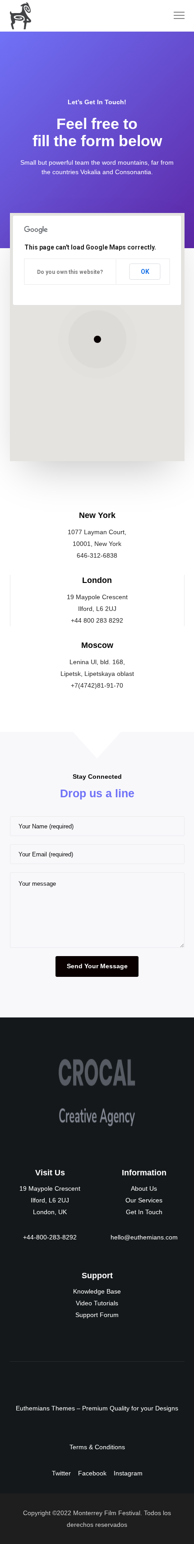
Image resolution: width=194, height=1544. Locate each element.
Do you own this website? (70, 272)
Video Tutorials (97, 1303)
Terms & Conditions (97, 1447)
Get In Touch (144, 1212)
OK (145, 271)
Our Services (143, 1200)
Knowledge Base (97, 1291)
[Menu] (175, 16)
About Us (144, 1188)
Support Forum (97, 1314)
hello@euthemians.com (144, 1237)
